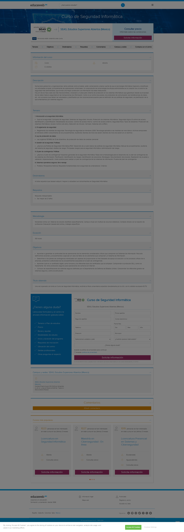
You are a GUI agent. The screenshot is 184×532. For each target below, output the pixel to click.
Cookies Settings (150, 527)
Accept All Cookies (133, 527)
